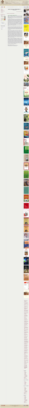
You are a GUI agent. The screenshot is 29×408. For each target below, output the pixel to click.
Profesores (25, 377)
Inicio (5, 0)
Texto (26, 0)
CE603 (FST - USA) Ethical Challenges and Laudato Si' (26, 339)
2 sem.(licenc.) (26, 376)
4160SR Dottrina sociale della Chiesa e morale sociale (26, 347)
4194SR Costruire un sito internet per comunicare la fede (26, 350)
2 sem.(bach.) (26, 391)
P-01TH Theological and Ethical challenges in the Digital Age (26, 303)
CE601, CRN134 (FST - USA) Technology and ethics (26, 306)
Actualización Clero (3, 11)
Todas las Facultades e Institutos (19, 11)
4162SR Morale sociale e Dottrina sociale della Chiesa (26, 315)
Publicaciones (20, 0)
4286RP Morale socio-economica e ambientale (26, 313)
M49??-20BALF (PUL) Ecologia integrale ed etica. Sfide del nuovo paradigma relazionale (26, 342)
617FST (26, 362)
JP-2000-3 (26, 8)
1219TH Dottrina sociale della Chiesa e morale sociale (26, 345)
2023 (27, 12)
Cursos (24, 392)
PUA (14, 0)
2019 (26, 12)
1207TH (25, 365)
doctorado (26, 372)
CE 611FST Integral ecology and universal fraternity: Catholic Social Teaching (26, 324)
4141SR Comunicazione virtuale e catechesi (26, 355)
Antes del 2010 (25, 378)
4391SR (25, 363)
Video (23, 0)
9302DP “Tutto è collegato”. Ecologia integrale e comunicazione (26, 301)
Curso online (2, 12)
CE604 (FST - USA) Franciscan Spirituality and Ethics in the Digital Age (26, 332)
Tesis (24, 393)
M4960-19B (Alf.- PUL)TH (25, 367)
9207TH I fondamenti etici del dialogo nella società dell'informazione (26, 330)
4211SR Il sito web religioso (26, 325)
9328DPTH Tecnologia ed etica (26, 304)
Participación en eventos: (3, 14)
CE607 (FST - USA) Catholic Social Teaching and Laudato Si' (26, 359)
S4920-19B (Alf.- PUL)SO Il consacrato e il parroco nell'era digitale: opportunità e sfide (26, 328)
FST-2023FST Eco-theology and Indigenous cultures (26, 343)
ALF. (16, 0)
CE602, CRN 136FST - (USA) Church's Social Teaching (26, 357)
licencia (25, 398)
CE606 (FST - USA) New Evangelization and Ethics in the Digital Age (26, 308)
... (26, 370)
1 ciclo (25, 371)
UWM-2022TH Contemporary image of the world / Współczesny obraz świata (26, 353)
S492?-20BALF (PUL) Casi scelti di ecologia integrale (26, 361)
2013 (25, 12)
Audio (25, 0)
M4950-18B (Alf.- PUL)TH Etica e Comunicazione (25, 337)
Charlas (9, 0)
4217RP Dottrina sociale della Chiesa (26, 348)
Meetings (2, 10)
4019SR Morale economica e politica (26, 319)
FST (17, 0)
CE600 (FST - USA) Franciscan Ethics (26, 336)
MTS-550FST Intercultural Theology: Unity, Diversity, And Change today (26, 321)
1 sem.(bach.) (26, 375)
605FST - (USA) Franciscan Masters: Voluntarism (26, 334)
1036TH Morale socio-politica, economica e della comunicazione (26, 310)
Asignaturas (12, 0)
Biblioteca (2, 9)
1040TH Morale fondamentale (25, 318)
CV (7, 0)
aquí (17, 405)
